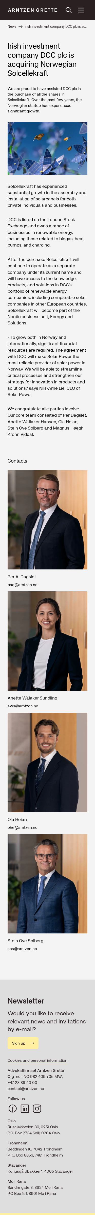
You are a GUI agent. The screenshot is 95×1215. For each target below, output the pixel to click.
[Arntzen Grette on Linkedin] (25, 1109)
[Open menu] (81, 10)
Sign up (18, 1043)
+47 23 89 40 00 (22, 1082)
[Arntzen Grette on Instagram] (37, 1109)
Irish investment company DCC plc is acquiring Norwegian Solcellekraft (56, 26)
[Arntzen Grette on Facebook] (13, 1109)
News (12, 26)
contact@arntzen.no (26, 1088)
